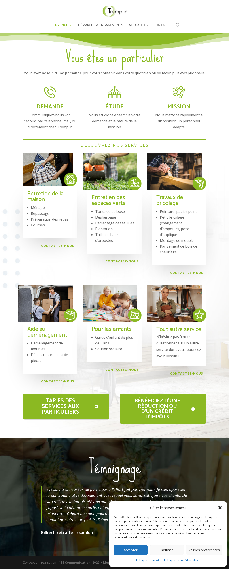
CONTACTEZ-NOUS (57, 246)
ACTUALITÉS (138, 25)
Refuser (167, 550)
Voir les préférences (204, 550)
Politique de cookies (149, 560)
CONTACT (161, 25)
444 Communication (74, 562)
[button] (220, 507)
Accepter (131, 550)
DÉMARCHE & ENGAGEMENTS (100, 25)
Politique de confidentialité (181, 560)
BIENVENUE (59, 25)
